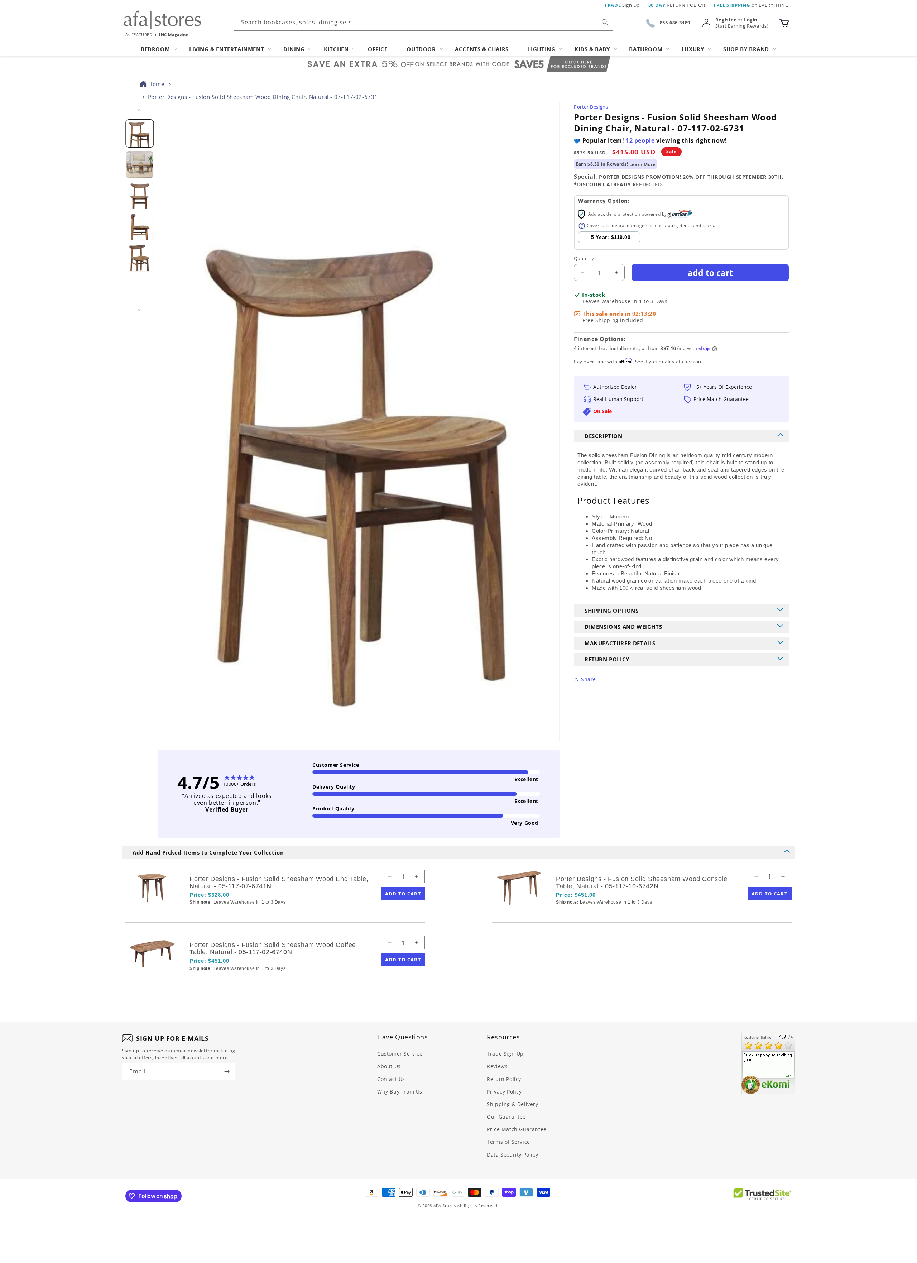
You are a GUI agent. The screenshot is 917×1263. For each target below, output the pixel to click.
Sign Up (622, 5)
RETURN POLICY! (676, 5)
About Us (389, 1066)
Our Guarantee (506, 1116)
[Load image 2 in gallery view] (140, 164)
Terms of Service (508, 1141)
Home (156, 83)
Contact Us (391, 1079)
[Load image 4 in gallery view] (140, 226)
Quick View (227, 915)
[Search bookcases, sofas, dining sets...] (605, 22)
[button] (784, 23)
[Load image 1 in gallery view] (140, 133)
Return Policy (504, 1079)
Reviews (497, 1066)
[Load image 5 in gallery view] (140, 258)
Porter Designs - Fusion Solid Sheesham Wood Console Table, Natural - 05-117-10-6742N (642, 882)
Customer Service (400, 1053)
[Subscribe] (227, 1071)
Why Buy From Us (399, 1091)
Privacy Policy (504, 1091)
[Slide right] (140, 310)
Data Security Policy (512, 1154)
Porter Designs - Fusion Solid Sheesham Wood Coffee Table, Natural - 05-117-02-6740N (272, 948)
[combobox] (423, 22)
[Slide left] (140, 110)
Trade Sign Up (505, 1053)
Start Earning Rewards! (741, 26)
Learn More (642, 164)
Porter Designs (591, 107)
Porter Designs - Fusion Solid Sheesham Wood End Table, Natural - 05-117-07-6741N (278, 882)
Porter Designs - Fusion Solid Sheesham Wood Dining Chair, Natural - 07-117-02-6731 (263, 96)
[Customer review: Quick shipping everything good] (768, 1063)
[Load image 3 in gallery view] (140, 195)
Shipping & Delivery (512, 1104)
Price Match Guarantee (517, 1129)
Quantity (584, 258)
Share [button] (588, 679)
